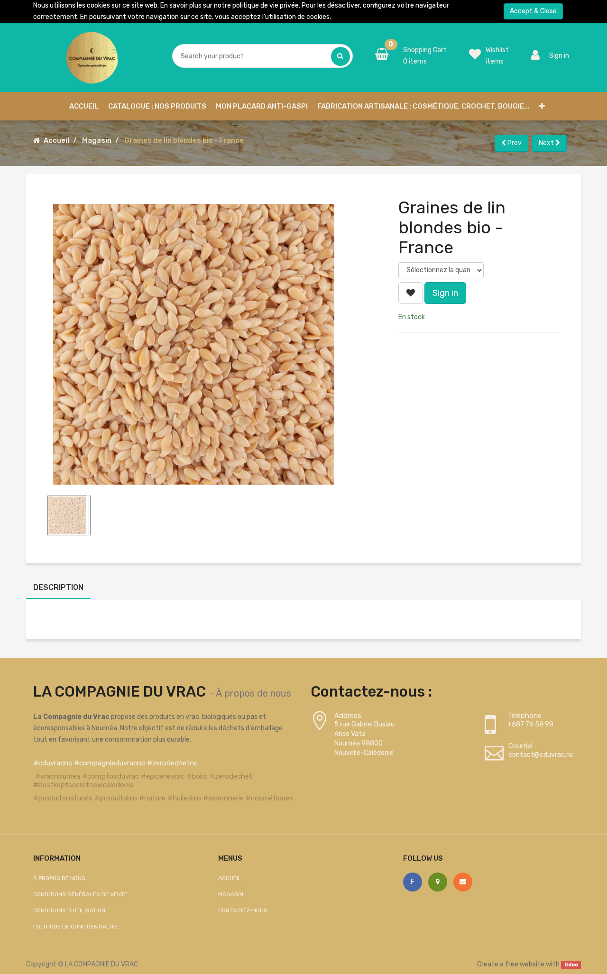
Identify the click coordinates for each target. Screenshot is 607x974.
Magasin (96, 140)
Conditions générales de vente (80, 894)
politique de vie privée (265, 5)
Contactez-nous (242, 910)
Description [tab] (58, 587)
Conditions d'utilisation (69, 910)
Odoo (571, 965)
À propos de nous (253, 693)
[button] (542, 106)
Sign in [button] (445, 293)
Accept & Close (533, 11)
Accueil (56, 140)
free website (524, 964)
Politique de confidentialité (75, 926)
